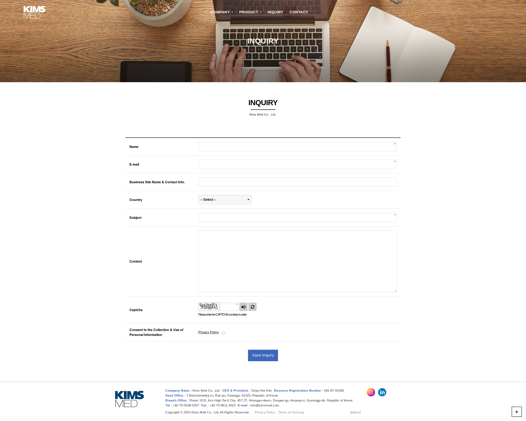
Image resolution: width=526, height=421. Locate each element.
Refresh (252, 307)
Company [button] (220, 12)
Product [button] (249, 12)
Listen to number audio (243, 307)
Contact (299, 12)
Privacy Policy (208, 332)
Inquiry (276, 12)
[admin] (355, 412)
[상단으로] (517, 412)
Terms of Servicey (291, 412)
